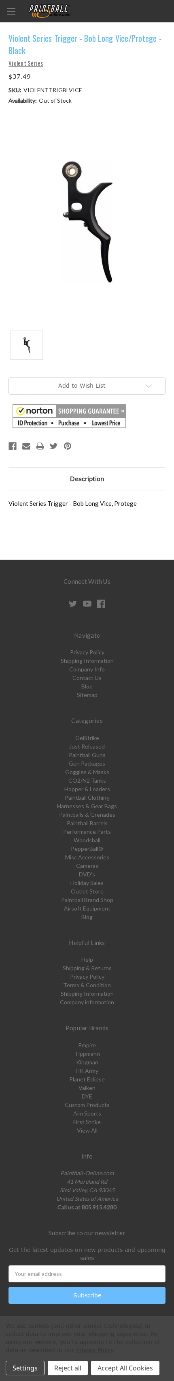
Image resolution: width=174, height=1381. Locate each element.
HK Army (87, 1070)
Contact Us (87, 677)
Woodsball (87, 840)
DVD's (87, 874)
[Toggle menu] (11, 11)
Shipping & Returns (87, 968)
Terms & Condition (87, 985)
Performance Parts (87, 831)
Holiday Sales (87, 882)
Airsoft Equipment (87, 908)
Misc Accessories (87, 857)
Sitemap (87, 694)
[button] (69, 416)
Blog (87, 686)
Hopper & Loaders (87, 788)
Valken (87, 1087)
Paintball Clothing (87, 797)
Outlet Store (87, 891)
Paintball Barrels (87, 823)
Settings (25, 1368)
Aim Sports (87, 1113)
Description (87, 478)
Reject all (67, 1368)
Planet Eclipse (87, 1079)
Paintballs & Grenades (87, 814)
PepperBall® (87, 848)
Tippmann (87, 1053)
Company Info (87, 669)
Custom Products (87, 1104)
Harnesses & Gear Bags (87, 806)
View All (87, 1130)
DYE (87, 1096)
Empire (87, 1045)
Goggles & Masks (87, 771)
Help (87, 959)
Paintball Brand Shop (87, 899)
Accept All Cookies (125, 1368)
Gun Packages (87, 763)
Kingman (87, 1062)
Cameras (87, 865)
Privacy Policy (87, 652)
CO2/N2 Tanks (87, 780)
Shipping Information (87, 660)
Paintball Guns (87, 754)
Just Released (87, 746)
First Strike (87, 1121)
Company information (87, 1002)
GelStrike (87, 737)
